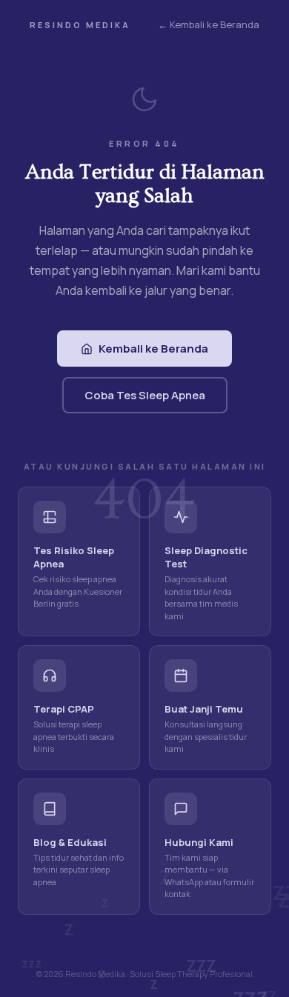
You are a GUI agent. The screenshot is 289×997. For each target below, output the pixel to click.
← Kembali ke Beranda (208, 24)
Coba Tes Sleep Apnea (144, 395)
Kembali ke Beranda (153, 348)
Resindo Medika (80, 24)
